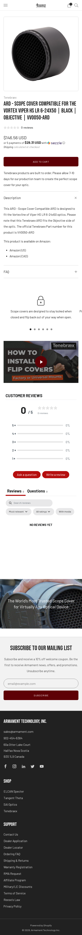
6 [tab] (51, 329)
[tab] (37, 491)
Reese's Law (12, 900)
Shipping (8, 147)
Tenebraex (10, 811)
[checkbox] (65, 511)
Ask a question (27, 474)
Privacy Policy (12, 906)
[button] (34, 143)
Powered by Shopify (41, 925)
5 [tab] (47, 329)
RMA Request (12, 873)
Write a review (55, 474)
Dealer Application (15, 841)
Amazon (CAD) (19, 256)
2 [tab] (35, 329)
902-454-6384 (13, 738)
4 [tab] (43, 329)
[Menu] (6, 5)
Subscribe (41, 695)
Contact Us (11, 834)
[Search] (76, 5)
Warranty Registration (18, 867)
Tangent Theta (13, 798)
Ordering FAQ (12, 854)
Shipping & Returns (16, 860)
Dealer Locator (13, 847)
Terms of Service (15, 893)
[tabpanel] (41, 534)
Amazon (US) (18, 250)
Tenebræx (10, 97)
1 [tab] (30, 329)
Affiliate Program (15, 880)
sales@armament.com (18, 731)
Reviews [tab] (15, 490)
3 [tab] (39, 329)
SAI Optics (10, 804)
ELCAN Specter (14, 791)
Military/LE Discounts (18, 886)
